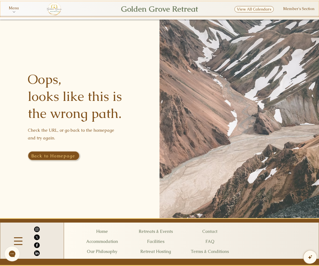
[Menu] (18, 241)
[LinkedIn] (37, 253)
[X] (37, 237)
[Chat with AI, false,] (310, 257)
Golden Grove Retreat (159, 9)
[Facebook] (37, 245)
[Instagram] (37, 229)
